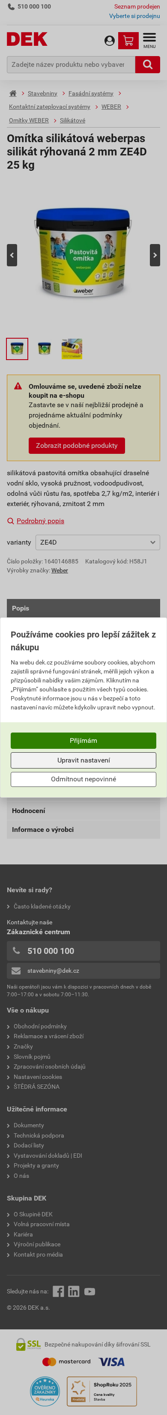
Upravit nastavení (83, 760)
